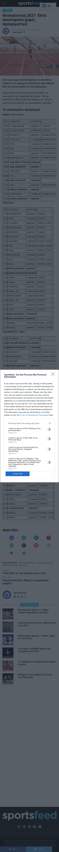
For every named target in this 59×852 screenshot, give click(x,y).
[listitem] (29, 423)
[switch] (48, 429)
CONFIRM (17, 474)
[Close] (53, 375)
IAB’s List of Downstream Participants (33, 415)
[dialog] (29, 426)
